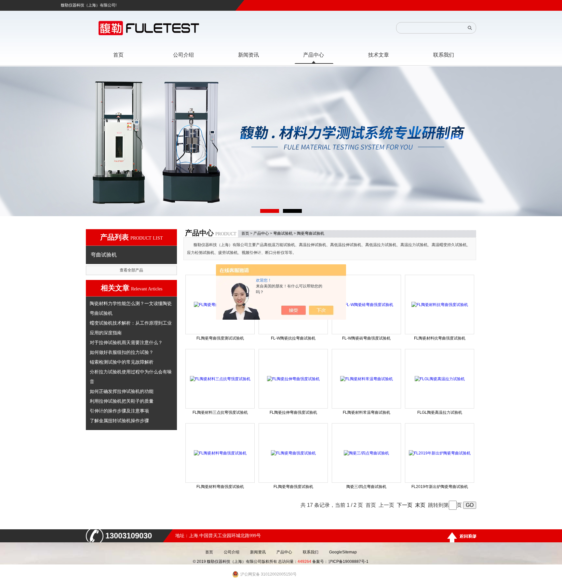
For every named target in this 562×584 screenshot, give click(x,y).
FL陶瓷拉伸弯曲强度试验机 (293, 412)
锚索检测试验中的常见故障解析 (122, 362)
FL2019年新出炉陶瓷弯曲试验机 (439, 486)
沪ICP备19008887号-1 (348, 561)
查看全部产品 (131, 270)
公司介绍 (231, 552)
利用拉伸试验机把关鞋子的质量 (122, 401)
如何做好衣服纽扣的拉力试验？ (122, 352)
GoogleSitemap (343, 552)
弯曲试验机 (283, 233)
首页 (245, 233)
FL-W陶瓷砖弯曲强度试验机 (366, 338)
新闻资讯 (258, 552)
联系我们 (310, 552)
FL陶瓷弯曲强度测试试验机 (220, 338)
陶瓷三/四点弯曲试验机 (366, 486)
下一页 (404, 505)
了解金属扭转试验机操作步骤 (119, 420)
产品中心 (261, 233)
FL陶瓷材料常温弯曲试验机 (366, 412)
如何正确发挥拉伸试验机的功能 (122, 391)
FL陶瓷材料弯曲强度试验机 (220, 486)
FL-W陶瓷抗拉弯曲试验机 (293, 338)
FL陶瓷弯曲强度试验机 (293, 486)
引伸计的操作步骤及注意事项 (119, 410)
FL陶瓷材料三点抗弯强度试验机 (220, 412)
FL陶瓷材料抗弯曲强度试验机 (439, 338)
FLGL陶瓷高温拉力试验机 (439, 412)
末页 (420, 505)
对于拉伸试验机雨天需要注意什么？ (126, 342)
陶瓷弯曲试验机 (310, 233)
